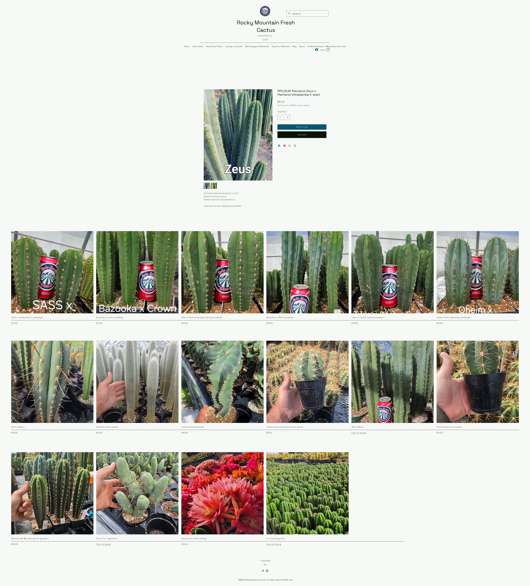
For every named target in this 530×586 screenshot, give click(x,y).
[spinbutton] (284, 117)
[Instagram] (267, 570)
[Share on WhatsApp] (289, 145)
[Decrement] (280, 117)
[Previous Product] (7, 272)
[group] (265, 278)
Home (207, 78)
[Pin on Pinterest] (284, 145)
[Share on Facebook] (279, 145)
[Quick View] (52, 272)
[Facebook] (263, 570)
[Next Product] (522, 272)
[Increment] (288, 117)
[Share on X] (295, 145)
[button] (198, 46)
